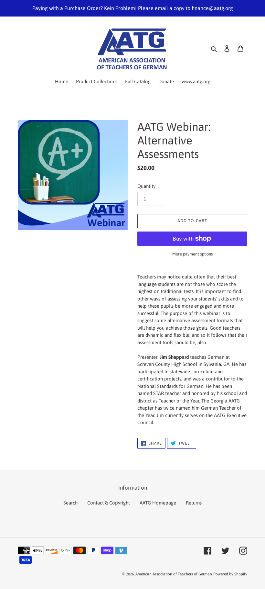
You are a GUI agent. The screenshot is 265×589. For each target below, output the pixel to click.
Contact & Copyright (108, 502)
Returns (194, 502)
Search (70, 502)
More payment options (192, 254)
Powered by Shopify (230, 574)
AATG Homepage (158, 502)
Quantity (146, 186)
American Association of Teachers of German (173, 574)
